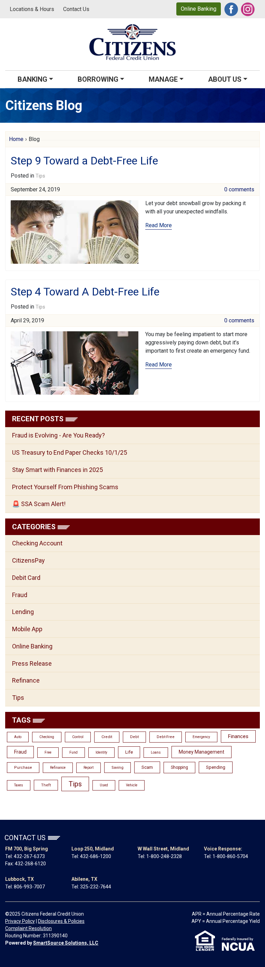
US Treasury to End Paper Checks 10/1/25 (69, 452)
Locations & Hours (32, 9)
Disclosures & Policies (61, 921)
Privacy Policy (20, 921)
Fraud (19, 594)
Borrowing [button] (98, 79)
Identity (101, 752)
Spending (215, 767)
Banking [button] (32, 79)
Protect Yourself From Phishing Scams (65, 487)
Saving (117, 767)
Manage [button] (163, 79)
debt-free (166, 737)
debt (134, 737)
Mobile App (27, 629)
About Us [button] (225, 79)
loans (156, 752)
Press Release (32, 663)
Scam (147, 767)
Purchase (23, 767)
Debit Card (26, 577)
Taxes (18, 785)
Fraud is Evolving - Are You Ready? (58, 435)
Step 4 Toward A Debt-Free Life (85, 291)
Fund (73, 752)
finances (238, 736)
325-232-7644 (95, 886)
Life (129, 752)
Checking (46, 737)
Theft (46, 785)
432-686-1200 (95, 856)
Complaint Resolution (28, 928)
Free (48, 752)
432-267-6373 (29, 856)
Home (16, 139)
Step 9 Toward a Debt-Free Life (84, 160)
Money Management (201, 752)
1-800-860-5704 (230, 856)
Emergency (201, 737)
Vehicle (131, 785)
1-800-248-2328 (164, 856)
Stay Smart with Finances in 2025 (57, 469)
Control (78, 737)
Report (89, 767)
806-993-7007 (29, 886)
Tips (40, 176)
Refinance (26, 680)
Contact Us (76, 9)
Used (104, 785)
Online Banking (198, 9)
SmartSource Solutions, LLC (65, 943)
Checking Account (37, 543)
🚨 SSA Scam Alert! (39, 503)
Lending (23, 611)
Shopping (179, 767)
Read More (158, 225)
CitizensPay (28, 560)
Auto (17, 737)
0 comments (239, 189)
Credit (106, 737)
